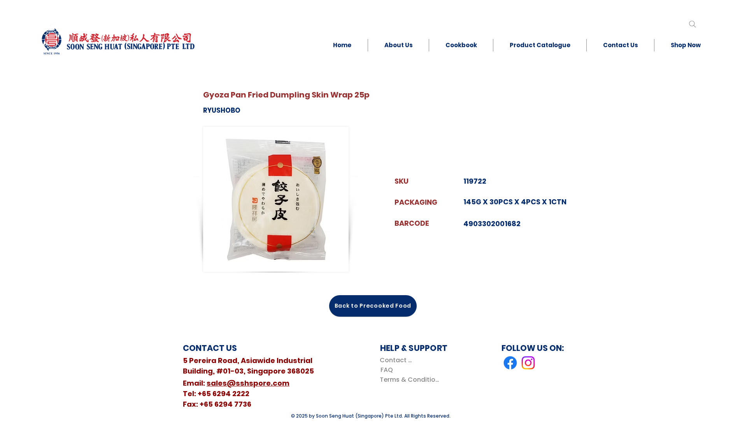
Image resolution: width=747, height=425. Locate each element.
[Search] (692, 24)
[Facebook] (510, 363)
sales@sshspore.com (248, 383)
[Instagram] (528, 363)
